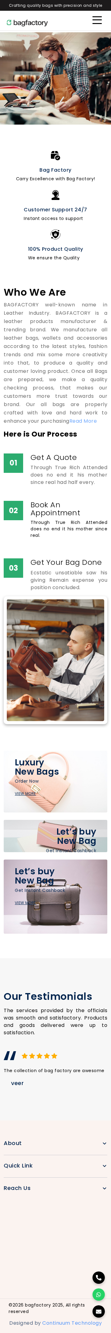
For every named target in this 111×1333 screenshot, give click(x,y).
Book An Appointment (55, 509)
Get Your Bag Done (66, 562)
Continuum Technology (72, 1323)
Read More (83, 421)
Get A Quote (54, 457)
